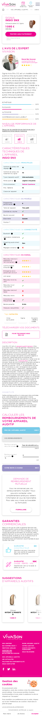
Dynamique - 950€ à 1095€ (35, 320)
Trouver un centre (31, 6)
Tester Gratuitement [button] (21, 34)
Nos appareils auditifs (19, 9)
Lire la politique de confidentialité (13, 706)
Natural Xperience (28, 184)
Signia (37, 9)
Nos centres (7, 643)
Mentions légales (9, 648)
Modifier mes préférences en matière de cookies (10, 652)
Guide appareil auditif (30, 643)
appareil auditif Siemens (24, 346)
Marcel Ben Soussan (29, 59)
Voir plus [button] (8, 28)
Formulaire (21, 509)
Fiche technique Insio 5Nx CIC (21, 334)
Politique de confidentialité (13, 661)
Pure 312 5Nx (23, 360)
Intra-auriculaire (10, 319)
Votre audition (28, 645)
